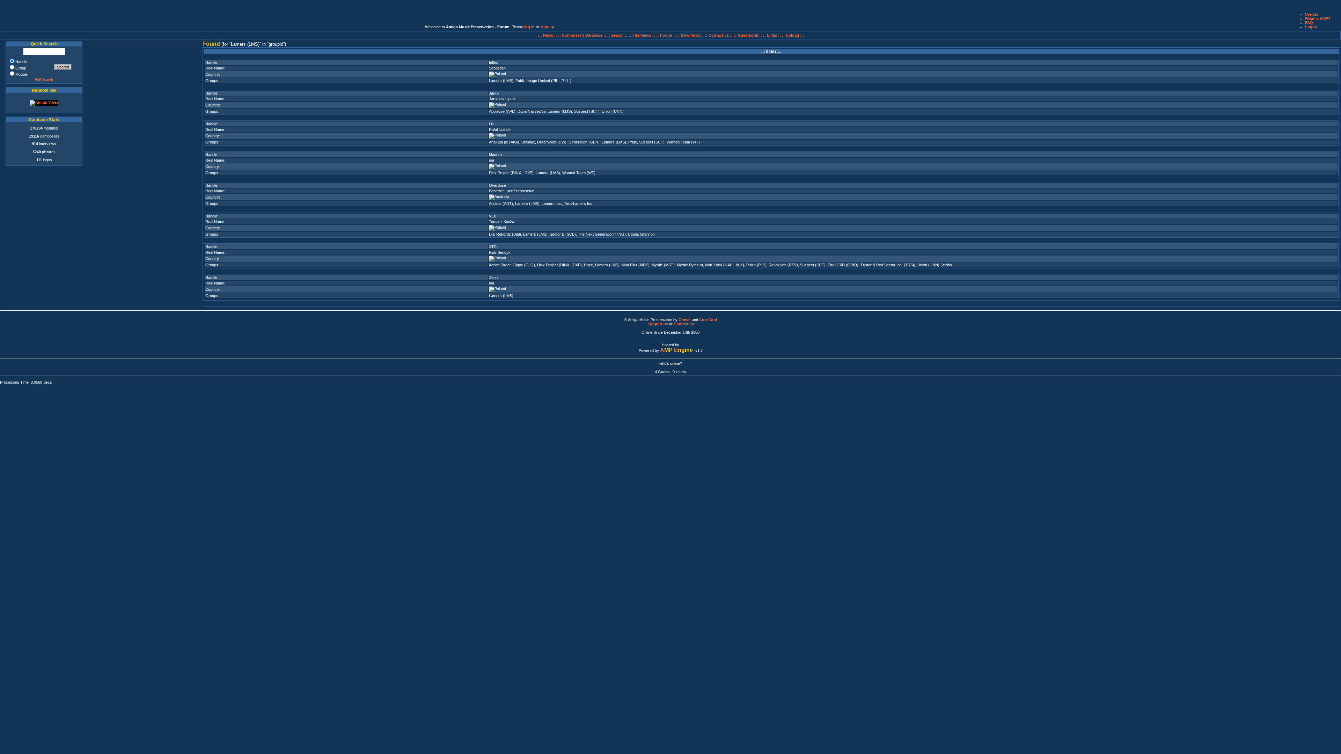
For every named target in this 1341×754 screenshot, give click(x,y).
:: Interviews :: (642, 35)
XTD (493, 247)
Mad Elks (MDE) (636, 265)
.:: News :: (548, 35)
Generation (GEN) (584, 142)
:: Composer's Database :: (582, 35)
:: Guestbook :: (748, 35)
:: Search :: (618, 35)
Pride (632, 142)
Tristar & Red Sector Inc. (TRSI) (887, 265)
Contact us (684, 324)
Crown (685, 320)
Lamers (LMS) (501, 81)
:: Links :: (772, 35)
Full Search (44, 79)
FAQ (1309, 23)
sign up (547, 27)
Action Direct (500, 265)
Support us (657, 324)
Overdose (497, 185)
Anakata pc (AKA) (504, 142)
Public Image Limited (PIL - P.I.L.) (543, 81)
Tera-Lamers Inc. (578, 203)
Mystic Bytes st (690, 265)
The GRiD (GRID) (843, 265)
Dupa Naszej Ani (531, 111)
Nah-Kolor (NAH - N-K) (724, 265)
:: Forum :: (666, 35)
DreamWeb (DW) (551, 142)
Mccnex (496, 155)
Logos (1311, 27)
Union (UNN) (613, 111)
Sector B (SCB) (563, 234)
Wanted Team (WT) (683, 142)
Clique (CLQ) (524, 265)
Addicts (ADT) (501, 203)
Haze (588, 265)
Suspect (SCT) (587, 111)
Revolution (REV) (783, 265)
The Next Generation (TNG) (602, 234)
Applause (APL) (502, 111)
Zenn (493, 277)
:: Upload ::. (793, 35)
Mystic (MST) (663, 265)
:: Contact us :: (719, 35)
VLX (492, 216)
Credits (1311, 14)
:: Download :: (691, 35)
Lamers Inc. (552, 203)
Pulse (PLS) (756, 265)
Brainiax (528, 142)
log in (529, 27)
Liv (491, 124)
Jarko (494, 93)
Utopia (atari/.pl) (641, 234)
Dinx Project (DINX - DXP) (511, 173)
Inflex (493, 62)
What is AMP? (1318, 18)
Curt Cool (708, 320)
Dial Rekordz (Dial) (505, 234)
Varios (946, 265)
